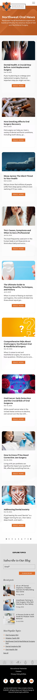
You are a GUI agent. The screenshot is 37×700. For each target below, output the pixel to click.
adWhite (26, 692)
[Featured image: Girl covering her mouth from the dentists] (18, 495)
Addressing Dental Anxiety (16, 509)
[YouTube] (31, 681)
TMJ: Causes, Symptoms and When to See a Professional (17, 231)
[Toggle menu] (33, 3)
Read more (18, 86)
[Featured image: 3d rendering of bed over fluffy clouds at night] (18, 161)
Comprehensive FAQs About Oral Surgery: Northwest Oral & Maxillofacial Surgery (18, 344)
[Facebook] (5, 681)
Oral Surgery (12, 635)
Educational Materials (18, 668)
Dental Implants (13, 646)
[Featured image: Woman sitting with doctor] (18, 441)
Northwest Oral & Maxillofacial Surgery (20, 642)
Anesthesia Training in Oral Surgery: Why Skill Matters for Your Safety (24, 602)
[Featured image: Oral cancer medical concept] (18, 384)
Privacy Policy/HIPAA (18, 674)
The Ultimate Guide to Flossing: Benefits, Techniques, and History (18, 287)
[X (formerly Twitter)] (25, 681)
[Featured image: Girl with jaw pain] (18, 216)
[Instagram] (12, 681)
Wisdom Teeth (12, 638)
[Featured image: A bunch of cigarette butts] (18, 107)
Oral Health (11, 649)
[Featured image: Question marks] (18, 327)
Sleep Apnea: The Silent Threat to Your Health (18, 177)
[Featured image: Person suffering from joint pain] (18, 50)
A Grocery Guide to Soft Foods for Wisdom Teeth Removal (25, 616)
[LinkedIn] (18, 681)
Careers (18, 671)
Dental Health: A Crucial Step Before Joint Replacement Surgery (17, 67)
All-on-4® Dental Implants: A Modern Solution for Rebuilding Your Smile (25, 589)
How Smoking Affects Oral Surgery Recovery (16, 122)
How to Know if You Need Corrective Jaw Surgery (16, 456)
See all (5, 653)
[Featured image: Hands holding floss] (18, 270)
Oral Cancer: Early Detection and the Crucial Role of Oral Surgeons (17, 400)
